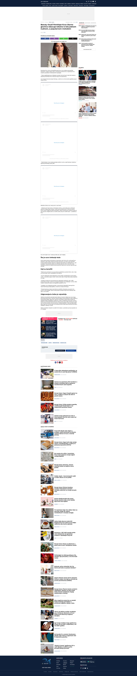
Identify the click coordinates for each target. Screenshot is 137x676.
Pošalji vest (67, 671)
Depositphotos (90, 671)
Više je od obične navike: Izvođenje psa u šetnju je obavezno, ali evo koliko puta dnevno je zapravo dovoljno (65, 614)
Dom (50, 5)
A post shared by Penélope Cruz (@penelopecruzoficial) (59, 118)
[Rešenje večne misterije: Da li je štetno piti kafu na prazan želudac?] (47, 569)
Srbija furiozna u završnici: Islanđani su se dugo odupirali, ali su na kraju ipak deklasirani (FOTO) (87, 82)
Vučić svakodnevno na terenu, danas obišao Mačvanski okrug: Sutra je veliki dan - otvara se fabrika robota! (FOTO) (87, 115)
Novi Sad (72, 666)
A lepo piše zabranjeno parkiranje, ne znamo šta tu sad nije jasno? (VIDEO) (65, 371)
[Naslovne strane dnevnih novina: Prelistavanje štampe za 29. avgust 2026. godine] (87, 91)
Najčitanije (87, 23)
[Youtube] (62, 362)
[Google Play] (91, 662)
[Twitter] (95, 1)
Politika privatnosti (74, 671)
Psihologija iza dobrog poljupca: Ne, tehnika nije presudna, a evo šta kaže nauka (65, 556)
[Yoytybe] (93, 1)
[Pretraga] (86, 1)
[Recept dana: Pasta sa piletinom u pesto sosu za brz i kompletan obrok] (47, 547)
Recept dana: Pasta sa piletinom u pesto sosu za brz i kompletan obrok (65, 544)
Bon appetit (60, 5)
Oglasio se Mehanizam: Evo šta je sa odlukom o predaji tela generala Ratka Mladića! (88, 26)
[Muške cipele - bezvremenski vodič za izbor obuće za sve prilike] (47, 479)
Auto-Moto (70, 5)
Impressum (55, 671)
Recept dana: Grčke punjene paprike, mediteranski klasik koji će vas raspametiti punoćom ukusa (65, 406)
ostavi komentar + (71, 350)
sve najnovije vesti (87, 49)
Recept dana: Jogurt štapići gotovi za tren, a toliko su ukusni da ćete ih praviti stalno (65, 395)
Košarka (80, 84)
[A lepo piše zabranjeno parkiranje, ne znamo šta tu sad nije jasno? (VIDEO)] (47, 373)
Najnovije (43, 3)
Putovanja (81, 5)
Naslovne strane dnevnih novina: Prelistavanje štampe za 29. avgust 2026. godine (87, 98)
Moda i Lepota (45, 5)
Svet (65, 3)
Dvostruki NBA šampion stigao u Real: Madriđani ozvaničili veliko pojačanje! (88, 31)
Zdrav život (76, 5)
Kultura (85, 3)
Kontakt (49, 671)
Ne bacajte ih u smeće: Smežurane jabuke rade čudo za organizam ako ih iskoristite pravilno (65, 636)
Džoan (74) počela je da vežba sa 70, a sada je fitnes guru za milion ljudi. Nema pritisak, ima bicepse (51, 335)
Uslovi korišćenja (82, 671)
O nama (45, 671)
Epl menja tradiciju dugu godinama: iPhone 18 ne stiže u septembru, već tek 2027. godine (65, 624)
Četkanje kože (44, 342)
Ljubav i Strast (55, 5)
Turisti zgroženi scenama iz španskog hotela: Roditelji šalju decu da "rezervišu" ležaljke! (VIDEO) (88, 45)
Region (71, 662)
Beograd (72, 661)
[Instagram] (91, 1)
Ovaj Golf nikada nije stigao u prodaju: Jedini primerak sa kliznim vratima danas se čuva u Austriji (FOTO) (65, 433)
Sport (57, 3)
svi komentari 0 (60, 350)
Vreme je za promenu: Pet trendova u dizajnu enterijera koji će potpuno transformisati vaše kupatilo (65, 383)
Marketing (61, 671)
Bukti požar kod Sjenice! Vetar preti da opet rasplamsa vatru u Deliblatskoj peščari (88, 40)
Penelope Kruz (56, 342)
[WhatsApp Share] (63, 39)
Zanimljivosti (91, 5)
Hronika (69, 3)
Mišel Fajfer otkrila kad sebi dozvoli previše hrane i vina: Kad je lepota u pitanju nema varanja (51, 328)
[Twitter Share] (72, 39)
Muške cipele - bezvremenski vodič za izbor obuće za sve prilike (65, 476)
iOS (66, 318)
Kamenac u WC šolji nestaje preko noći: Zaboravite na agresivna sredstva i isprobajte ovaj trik (64, 534)
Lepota (50, 342)
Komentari (93, 23)
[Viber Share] (54, 39)
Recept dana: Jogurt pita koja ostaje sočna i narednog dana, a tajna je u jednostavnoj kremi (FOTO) (65, 444)
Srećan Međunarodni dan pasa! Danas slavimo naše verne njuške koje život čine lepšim (64, 500)
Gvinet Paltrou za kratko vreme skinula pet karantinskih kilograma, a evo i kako (51, 322)
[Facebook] (89, 1)
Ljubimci (66, 5)
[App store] (83, 662)
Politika (54, 3)
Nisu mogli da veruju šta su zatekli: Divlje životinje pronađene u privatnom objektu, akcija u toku (65, 602)
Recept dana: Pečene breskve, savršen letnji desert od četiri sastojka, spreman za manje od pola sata (65, 489)
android (70, 318)
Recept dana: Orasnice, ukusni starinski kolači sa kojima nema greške (64, 466)
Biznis (81, 3)
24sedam (61, 320)
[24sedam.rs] (44, 2)
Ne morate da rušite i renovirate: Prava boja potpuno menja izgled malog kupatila (64, 455)
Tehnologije (86, 5)
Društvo (73, 3)
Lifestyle (78, 3)
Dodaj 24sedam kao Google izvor (60, 41)
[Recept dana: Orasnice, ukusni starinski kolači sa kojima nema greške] (47, 468)
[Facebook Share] (45, 39)
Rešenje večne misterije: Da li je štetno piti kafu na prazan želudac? (65, 567)
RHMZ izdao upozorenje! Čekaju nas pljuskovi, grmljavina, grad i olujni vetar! (88, 35)
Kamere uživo (49, 3)
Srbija (89, 3)
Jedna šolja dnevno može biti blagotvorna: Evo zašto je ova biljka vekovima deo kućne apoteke (65, 523)
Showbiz (62, 3)
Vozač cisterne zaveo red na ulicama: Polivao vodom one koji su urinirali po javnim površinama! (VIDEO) (65, 579)
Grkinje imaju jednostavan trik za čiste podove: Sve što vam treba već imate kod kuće (65, 417)
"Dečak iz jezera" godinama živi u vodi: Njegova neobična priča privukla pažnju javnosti (64, 647)
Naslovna (42, 22)
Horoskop (94, 3)
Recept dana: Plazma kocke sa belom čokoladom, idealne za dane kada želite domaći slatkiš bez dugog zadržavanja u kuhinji (65, 591)
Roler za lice (63, 342)
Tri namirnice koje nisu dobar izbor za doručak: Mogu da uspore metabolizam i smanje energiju (65, 511)
